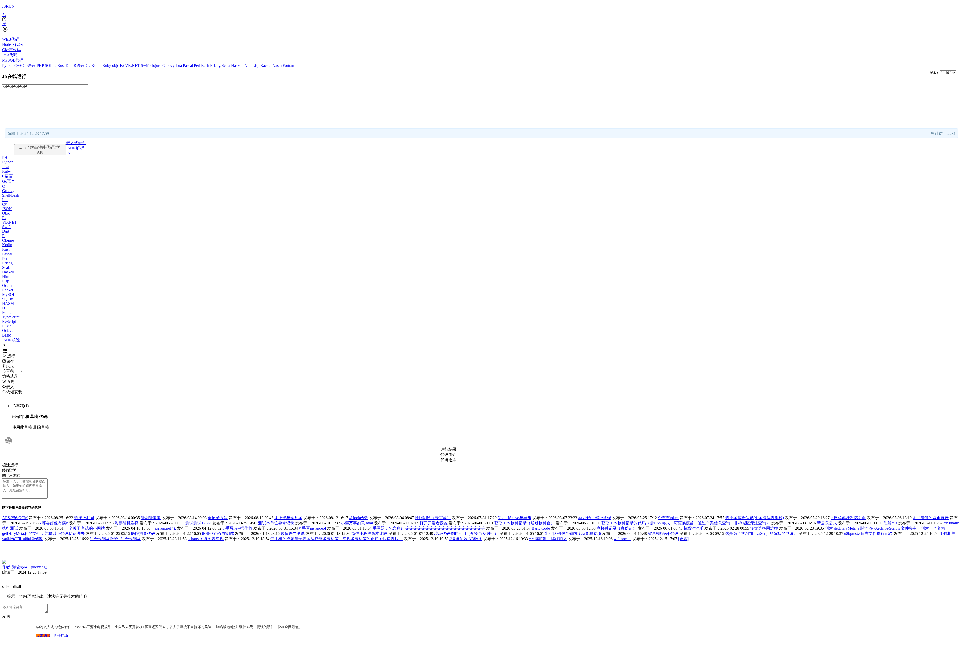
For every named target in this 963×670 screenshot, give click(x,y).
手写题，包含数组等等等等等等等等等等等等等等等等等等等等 (429, 528)
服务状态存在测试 (218, 533)
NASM (8, 303)
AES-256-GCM (15, 518)
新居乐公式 (827, 523)
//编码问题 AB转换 (465, 539)
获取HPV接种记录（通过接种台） (524, 523)
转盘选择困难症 (764, 528)
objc (116, 65)
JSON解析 (75, 148)
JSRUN (8, 6)
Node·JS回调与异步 (514, 518)
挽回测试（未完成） (433, 518)
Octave (7, 330)
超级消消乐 (693, 528)
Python (8, 65)
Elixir (6, 326)
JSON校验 (11, 340)
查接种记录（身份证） (617, 528)
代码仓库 (448, 460)
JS (68, 153)
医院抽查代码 (143, 533)
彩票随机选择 (127, 523)
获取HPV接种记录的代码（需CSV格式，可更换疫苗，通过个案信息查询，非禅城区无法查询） (685, 523)
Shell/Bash (10, 195)
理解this (890, 523)
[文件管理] (481, 24)
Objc (6, 213)
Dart (70, 65)
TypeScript (10, 317)
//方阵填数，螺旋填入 (548, 539)
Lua (179, 65)
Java (5, 166)
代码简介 (448, 454)
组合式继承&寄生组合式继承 (115, 539)
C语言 (7, 176)
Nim (248, 65)
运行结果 (448, 449)
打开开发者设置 (434, 523)
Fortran (288, 65)
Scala (226, 65)
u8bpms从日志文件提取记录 (868, 533)
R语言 (80, 65)
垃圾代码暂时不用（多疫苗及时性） (466, 533)
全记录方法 (218, 518)
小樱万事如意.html (357, 523)
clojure (156, 65)
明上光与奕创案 (288, 518)
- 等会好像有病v (54, 523)
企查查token (668, 518)
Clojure (8, 240)
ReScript (9, 321)
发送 (6, 616)
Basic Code (541, 528)
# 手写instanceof (312, 528)
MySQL (8, 294)
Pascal (188, 65)
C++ (18, 65)
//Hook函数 (358, 518)
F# (122, 65)
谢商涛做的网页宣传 (931, 518)
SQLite (51, 65)
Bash (205, 65)
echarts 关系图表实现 (206, 539)
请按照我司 (84, 518)
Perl (197, 65)
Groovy (169, 65)
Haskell (237, 65)
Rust (61, 65)
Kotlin (96, 65)
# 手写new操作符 (237, 528)
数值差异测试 (293, 533)
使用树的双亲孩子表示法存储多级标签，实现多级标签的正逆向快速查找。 (336, 539)
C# (88, 65)
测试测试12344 (198, 523)
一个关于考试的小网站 (85, 528)
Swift (145, 65)
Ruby (107, 65)
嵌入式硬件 (76, 143)
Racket (266, 65)
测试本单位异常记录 (276, 523)
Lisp (256, 65)
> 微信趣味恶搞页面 (848, 518)
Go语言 (30, 65)
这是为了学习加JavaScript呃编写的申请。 (761, 533)
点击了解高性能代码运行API (40, 149)
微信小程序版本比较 (369, 533)
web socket (622, 539)
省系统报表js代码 (663, 533)
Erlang (216, 65)
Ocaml (7, 285)
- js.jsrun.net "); (163, 528)
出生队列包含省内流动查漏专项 (573, 533)
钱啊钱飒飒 (151, 518)
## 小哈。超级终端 (594, 518)
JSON (7, 209)
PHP (41, 65)
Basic (6, 335)
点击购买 (43, 635)
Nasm (277, 65)
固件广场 (61, 635)
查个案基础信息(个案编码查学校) (754, 518)
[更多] (683, 539)
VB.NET (133, 65)
